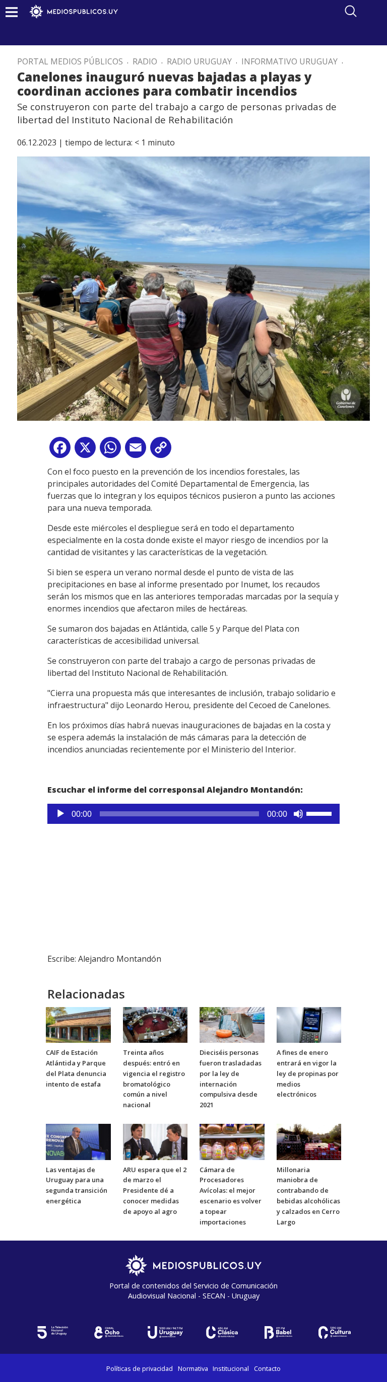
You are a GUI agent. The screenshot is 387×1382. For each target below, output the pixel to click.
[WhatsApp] (110, 451)
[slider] (320, 813)
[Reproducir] (60, 814)
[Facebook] (60, 451)
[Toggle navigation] (11, 12)
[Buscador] (351, 11)
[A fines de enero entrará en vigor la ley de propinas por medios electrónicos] (309, 1024)
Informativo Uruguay (289, 61)
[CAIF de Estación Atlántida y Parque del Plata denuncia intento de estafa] (78, 1024)
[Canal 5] (52, 1332)
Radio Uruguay (199, 61)
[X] (85, 451)
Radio (145, 61)
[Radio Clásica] (222, 1332)
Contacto (267, 1368)
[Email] (135, 451)
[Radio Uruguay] (165, 1332)
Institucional (231, 1368)
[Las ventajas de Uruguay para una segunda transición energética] (78, 1140)
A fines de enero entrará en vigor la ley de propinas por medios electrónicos (308, 1073)
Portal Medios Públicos (70, 61)
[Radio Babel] (278, 1332)
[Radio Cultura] (334, 1332)
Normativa (193, 1368)
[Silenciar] (298, 814)
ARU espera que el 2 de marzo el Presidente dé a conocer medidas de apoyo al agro (154, 1190)
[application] (193, 814)
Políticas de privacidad (139, 1368)
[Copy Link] (160, 451)
